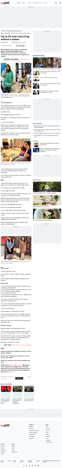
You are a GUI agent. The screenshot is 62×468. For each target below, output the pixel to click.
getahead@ (13, 365)
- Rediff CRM (31, 436)
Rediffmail (31, 426)
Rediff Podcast (49, 442)
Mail (20, 2)
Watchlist (3, 452)
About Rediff (2, 461)
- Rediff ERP (31, 438)
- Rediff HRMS (32, 434)
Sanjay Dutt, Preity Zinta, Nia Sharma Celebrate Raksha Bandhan (47, 126)
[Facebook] (29, 465)
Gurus (40, 2)
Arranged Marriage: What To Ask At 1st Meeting (47, 133)
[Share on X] (26, 465)
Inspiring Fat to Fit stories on (21, 345)
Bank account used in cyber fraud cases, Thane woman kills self (47, 130)
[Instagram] (32, 465)
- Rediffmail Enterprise (34, 430)
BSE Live (3, 446)
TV (42, 2)
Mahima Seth (5, 42)
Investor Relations (30, 461)
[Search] (56, 3)
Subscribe (19, 378)
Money (29, 2)
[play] (47, 186)
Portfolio (3, 453)
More (45, 2)
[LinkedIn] (38, 465)
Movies (47, 430)
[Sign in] (60, 3)
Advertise (9, 460)
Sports (47, 432)
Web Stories (37, 180)
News (24, 2)
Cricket (47, 434)
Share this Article (8, 45)
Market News (4, 450)
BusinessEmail (36, 2)
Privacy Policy (14, 461)
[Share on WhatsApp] (23, 465)
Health (13, 446)
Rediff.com (12, 372)
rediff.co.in (19, 365)
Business (48, 428)
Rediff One (31, 428)
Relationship (14, 452)
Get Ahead (7, 33)
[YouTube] (35, 465)
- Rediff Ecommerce (33, 432)
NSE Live (3, 448)
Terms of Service (22, 461)
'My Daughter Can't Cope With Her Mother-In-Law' (46, 136)
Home (18, 2)
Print (30, 376)
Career (13, 450)
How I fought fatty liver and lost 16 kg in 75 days (16, 59)
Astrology (48, 440)
